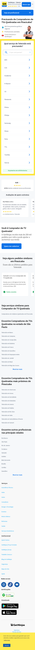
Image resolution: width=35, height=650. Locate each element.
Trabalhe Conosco (7, 554)
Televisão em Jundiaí (8, 358)
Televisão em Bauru (7, 332)
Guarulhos (4, 471)
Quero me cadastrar (11, 246)
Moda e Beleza (6, 516)
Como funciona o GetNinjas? (10, 35)
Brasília (4, 464)
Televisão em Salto (7, 415)
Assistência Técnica (7, 487)
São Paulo (4, 442)
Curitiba (4, 467)
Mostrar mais (17, 369)
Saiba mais (7, 640)
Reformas (4, 521)
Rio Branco (5, 438)
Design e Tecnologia (7, 507)
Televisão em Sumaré (8, 423)
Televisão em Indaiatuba (9, 401)
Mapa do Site (5, 569)
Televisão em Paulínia (8, 408)
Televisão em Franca (7, 347)
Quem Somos (5, 540)
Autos (3, 497)
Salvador (4, 453)
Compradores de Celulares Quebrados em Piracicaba (17, 314)
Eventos (4, 512)
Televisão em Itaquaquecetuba (10, 354)
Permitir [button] (7, 645)
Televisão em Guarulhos (8, 351)
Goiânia (4, 456)
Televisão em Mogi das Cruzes (10, 365)
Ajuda (3, 574)
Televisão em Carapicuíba (9, 340)
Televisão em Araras (7, 393)
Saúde (3, 526)
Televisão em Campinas (8, 336)
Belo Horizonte (6, 460)
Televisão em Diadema (8, 343)
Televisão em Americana (9, 390)
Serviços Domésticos (8, 531)
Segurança (5, 564)
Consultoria (5, 502)
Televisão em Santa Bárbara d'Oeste (12, 419)
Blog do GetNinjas (7, 559)
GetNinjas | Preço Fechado (9, 545)
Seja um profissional (11, 13)
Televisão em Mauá (7, 362)
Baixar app (26, 4)
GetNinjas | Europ (6, 550)
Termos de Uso (16, 632)
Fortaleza (4, 449)
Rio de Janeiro (6, 445)
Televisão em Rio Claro (8, 412)
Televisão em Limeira (8, 404)
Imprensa (16, 630)
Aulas (3, 492)
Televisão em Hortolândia (9, 397)
